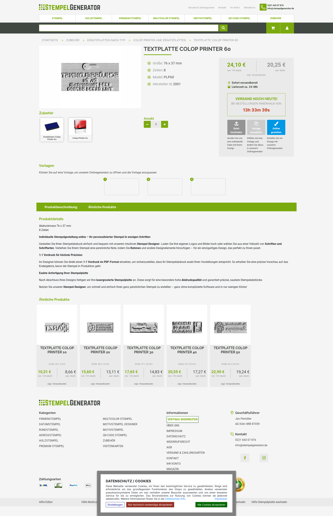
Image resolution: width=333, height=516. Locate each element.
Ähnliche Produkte (102, 207)
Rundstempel (49, 429)
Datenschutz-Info (175, 498)
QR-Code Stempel (239, 18)
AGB (169, 447)
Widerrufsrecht (178, 441)
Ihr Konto (235, 7)
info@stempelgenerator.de (251, 445)
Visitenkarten (113, 446)
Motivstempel (203, 18)
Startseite (50, 40)
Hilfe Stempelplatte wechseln (269, 502)
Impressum (221, 498)
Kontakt (222, 7)
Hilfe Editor (46, 502)
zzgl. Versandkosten (256, 75)
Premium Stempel (130, 18)
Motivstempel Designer (120, 424)
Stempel (57, 18)
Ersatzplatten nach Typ (106, 40)
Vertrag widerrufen (183, 419)
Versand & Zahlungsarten (201, 7)
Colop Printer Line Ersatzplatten (160, 40)
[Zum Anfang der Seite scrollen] (323, 505)
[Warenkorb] (273, 28)
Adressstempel (50, 435)
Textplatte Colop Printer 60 (216, 40)
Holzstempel (93, 18)
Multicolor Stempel (166, 18)
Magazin (172, 469)
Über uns (172, 425)
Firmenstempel (50, 419)
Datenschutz (176, 436)
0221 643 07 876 (245, 440)
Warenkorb (249, 7)
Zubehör (275, 18)
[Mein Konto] (287, 28)
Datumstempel (50, 424)
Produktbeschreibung (61, 207)
